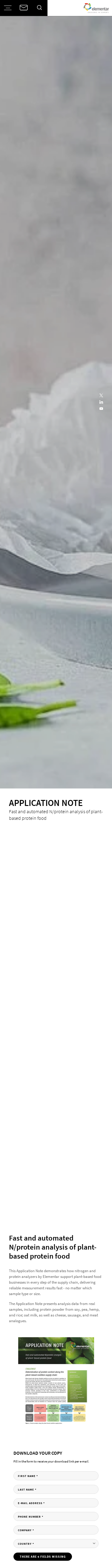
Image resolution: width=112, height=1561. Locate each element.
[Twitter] (101, 396)
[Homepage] (96, 8)
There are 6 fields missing (43, 1557)
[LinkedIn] (101, 402)
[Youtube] (101, 409)
